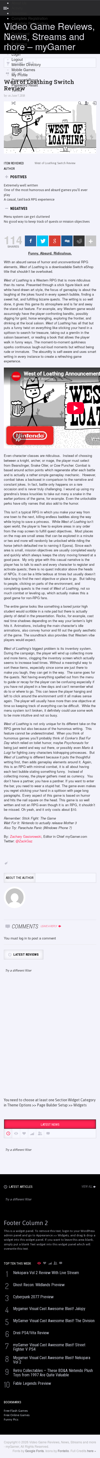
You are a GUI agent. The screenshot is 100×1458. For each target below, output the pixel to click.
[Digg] (67, 241)
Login (16, 49)
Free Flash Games (16, 1411)
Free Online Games (16, 1415)
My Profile (20, 74)
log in (23, 938)
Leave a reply (49, 926)
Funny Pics (11, 1419)
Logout (17, 59)
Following (19, 43)
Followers (19, 38)
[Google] (54, 241)
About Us (19, 2)
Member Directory (26, 64)
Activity (17, 8)
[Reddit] (79, 241)
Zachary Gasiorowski (25, 836)
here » (91, 1450)
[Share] (30, 241)
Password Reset (25, 79)
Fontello (63, 1450)
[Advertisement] (50, 1040)
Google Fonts (34, 1450)
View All (87, 1186)
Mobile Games (23, 69)
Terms (17, 90)
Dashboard (20, 33)
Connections (22, 28)
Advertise (19, 13)
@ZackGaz (24, 841)
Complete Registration (30, 18)
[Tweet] (42, 241)
